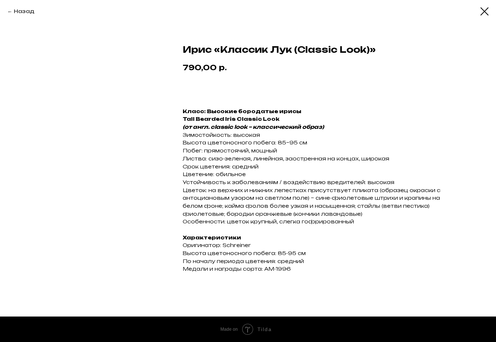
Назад (24, 11)
